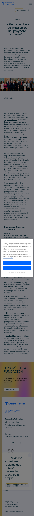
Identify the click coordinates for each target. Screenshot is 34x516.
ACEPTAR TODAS (17, 268)
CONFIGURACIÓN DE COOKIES (17, 272)
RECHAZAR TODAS (17, 263)
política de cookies (8, 257)
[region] (17, 258)
